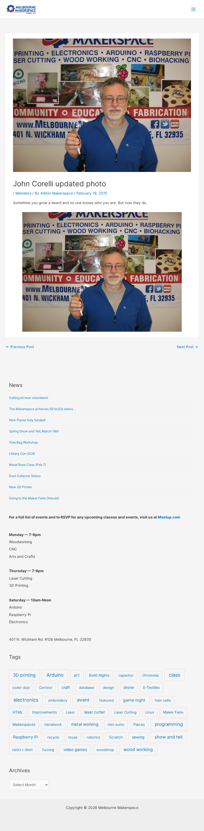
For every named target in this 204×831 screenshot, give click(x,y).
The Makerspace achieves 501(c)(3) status (41, 409)
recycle (53, 737)
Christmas (150, 675)
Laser (70, 712)
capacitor (126, 675)
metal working (84, 724)
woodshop (105, 750)
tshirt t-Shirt (22, 750)
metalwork (53, 724)
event (83, 700)
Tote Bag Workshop (23, 442)
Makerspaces (23, 724)
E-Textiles (151, 687)
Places (139, 724)
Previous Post (20, 347)
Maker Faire (173, 712)
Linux (149, 712)
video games (75, 749)
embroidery (57, 700)
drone (129, 687)
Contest (45, 687)
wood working (138, 749)
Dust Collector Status (25, 476)
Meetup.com (169, 517)
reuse (73, 737)
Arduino (54, 675)
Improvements (44, 712)
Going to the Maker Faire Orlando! (34, 498)
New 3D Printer (20, 487)
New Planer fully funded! (27, 420)
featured (106, 700)
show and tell (168, 737)
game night (134, 700)
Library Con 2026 (22, 453)
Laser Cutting (125, 712)
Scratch (116, 737)
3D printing (24, 675)
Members (23, 193)
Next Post (187, 347)
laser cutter (94, 712)
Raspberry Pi (25, 737)
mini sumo (116, 724)
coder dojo (21, 687)
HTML (17, 712)
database (86, 687)
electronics (26, 700)
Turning (48, 750)
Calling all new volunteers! (28, 398)
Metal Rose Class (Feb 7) (27, 465)
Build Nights (99, 675)
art (76, 675)
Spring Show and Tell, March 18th (34, 431)
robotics (93, 737)
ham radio (163, 700)
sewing (138, 737)
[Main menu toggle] (193, 9)
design (108, 687)
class (174, 675)
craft (66, 687)
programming (169, 724)
